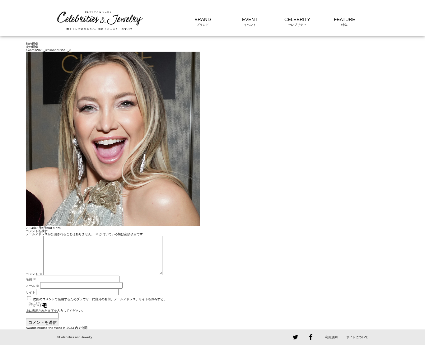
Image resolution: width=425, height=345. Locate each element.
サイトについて (357, 337)
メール (32, 285)
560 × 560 (53, 228)
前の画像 (32, 43)
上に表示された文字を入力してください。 (55, 310)
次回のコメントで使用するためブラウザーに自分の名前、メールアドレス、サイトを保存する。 (100, 299)
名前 (31, 279)
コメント (34, 274)
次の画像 (32, 47)
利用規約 (331, 337)
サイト (30, 292)
